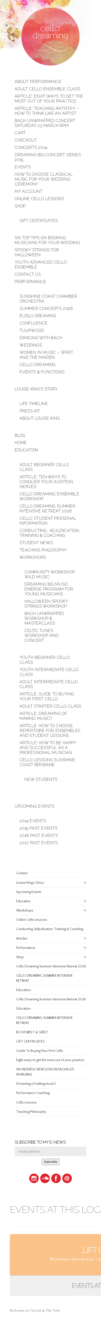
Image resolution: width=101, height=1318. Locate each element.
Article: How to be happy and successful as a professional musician (48, 747)
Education (26, 450)
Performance (30, 281)
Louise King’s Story (36, 389)
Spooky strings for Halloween (37, 252)
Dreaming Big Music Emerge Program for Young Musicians (49, 589)
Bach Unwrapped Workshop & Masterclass (44, 618)
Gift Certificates (39, 220)
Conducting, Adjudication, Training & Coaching (50, 533)
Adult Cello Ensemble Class (47, 89)
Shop (20, 206)
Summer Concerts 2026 (46, 308)
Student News (36, 542)
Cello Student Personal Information (48, 521)
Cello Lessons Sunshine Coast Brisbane (47, 762)
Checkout (26, 140)
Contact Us (28, 274)
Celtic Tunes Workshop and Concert (42, 635)
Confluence (34, 323)
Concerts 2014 (31, 147)
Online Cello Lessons (39, 198)
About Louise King (40, 418)
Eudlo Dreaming (38, 316)
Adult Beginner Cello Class (44, 467)
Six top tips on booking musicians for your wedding (47, 240)
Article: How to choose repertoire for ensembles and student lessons (50, 730)
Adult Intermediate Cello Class (49, 684)
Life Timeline (34, 403)
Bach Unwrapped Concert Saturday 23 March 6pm (45, 123)
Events (23, 167)
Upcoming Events (34, 806)
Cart (20, 133)
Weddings (31, 345)
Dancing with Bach (41, 337)
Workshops (33, 557)
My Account (28, 191)
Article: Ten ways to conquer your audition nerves (46, 482)
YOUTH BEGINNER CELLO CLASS (45, 660)
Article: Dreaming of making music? (43, 716)
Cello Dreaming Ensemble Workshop (49, 496)
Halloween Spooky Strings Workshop (46, 603)
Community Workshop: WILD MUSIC (50, 574)
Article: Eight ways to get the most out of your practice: (49, 98)
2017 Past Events (39, 843)
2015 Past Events (39, 828)
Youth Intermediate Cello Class (49, 672)
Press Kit (30, 411)
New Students (41, 779)
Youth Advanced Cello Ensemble (41, 264)
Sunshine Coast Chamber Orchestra (48, 299)
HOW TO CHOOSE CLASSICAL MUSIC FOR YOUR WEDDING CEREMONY (44, 179)
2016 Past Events (39, 835)
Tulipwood (32, 330)
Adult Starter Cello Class (50, 706)
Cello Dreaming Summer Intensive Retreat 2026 (48, 508)
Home (21, 442)
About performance (38, 81)
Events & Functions (42, 372)
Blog (20, 435)
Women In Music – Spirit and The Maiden (46, 355)
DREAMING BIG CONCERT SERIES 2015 (48, 157)
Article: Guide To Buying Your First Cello (47, 696)
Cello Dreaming (38, 364)
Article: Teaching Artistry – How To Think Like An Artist (47, 111)
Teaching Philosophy (43, 550)
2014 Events (33, 821)
